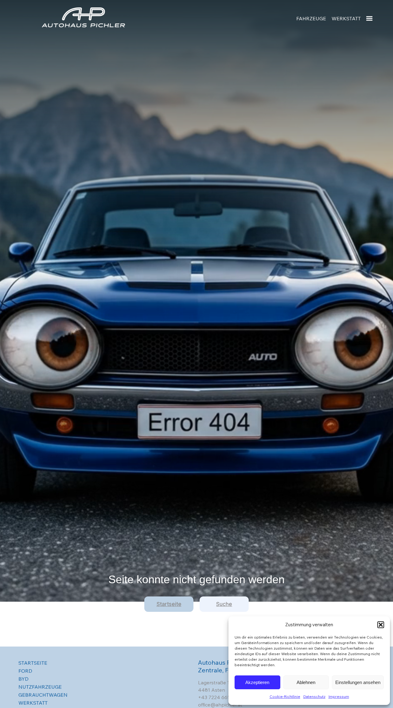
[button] (381, 625)
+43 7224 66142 (216, 697)
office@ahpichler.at (220, 705)
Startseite (169, 604)
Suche (224, 604)
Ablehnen (306, 682)
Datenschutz (314, 696)
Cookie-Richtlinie (285, 696)
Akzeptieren (257, 682)
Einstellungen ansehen (357, 682)
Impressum (339, 696)
